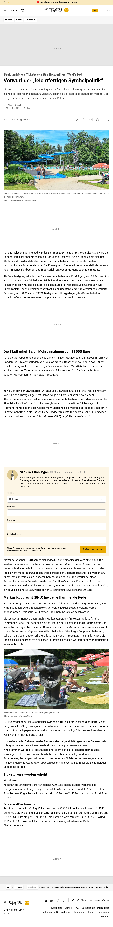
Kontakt (91, 912)
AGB (77, 907)
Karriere (68, 907)
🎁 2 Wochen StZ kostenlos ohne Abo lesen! (57, 2)
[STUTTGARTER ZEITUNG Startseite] (56, 10)
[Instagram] (46, 900)
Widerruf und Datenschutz (30, 551)
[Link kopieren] (76, 120)
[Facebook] (63, 900)
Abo (95, 10)
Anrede (10, 493)
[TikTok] (57, 900)
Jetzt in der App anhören (19, 119)
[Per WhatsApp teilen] (97, 120)
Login (108, 10)
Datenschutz (88, 907)
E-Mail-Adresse (14, 534)
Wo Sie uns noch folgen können (93, 900)
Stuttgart (8, 20)
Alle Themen (30, 20)
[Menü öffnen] (5, 10)
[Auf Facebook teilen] (84, 120)
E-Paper (15, 10)
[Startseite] (8, 887)
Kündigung (79, 912)
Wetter (18, 20)
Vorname (11, 506)
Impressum (103, 912)
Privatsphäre (55, 907)
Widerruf (105, 916)
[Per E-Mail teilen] (90, 120)
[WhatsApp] (52, 900)
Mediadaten (103, 907)
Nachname (12, 520)
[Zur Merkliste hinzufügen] (107, 120)
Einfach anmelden (92, 549)
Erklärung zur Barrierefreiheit (56, 912)
